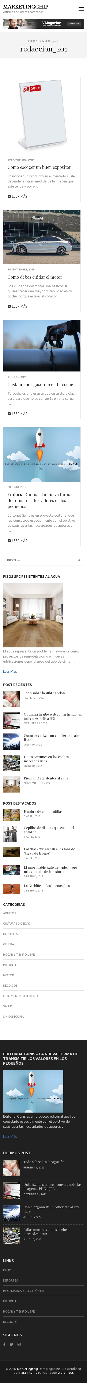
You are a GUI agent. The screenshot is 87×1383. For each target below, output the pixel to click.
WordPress (66, 1372)
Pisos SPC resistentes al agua (46, 778)
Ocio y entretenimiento (21, 996)
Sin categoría (13, 1016)
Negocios (10, 985)
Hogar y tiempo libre (19, 954)
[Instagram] (19, 1344)
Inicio (7, 1270)
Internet (9, 965)
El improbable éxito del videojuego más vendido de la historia (50, 869)
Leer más (19, 196)
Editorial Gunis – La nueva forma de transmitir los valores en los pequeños (40, 500)
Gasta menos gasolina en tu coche (40, 384)
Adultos (9, 913)
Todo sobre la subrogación (44, 693)
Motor (8, 975)
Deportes (10, 934)
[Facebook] (4, 1344)
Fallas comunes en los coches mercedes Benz (46, 759)
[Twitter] (11, 1344)
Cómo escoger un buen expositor (39, 167)
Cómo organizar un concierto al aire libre (52, 737)
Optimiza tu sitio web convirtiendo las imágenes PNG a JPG (53, 716)
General (9, 944)
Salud (7, 1006)
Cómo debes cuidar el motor (35, 277)
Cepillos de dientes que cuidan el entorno (49, 829)
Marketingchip (26, 6)
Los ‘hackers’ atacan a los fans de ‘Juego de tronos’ (49, 851)
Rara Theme (28, 1372)
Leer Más (10, 671)
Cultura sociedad (16, 923)
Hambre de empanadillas (43, 811)
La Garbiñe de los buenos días (47, 885)
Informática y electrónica (23, 1291)
